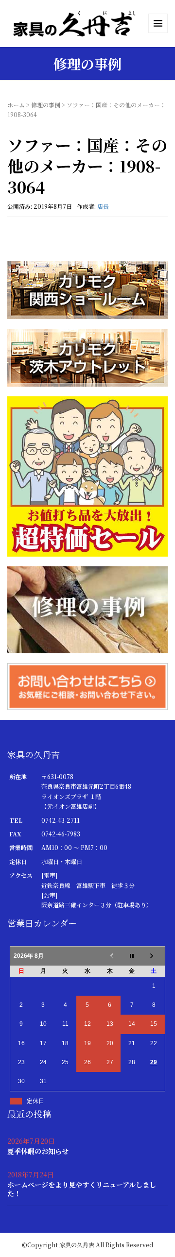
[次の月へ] (154, 956)
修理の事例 (45, 105)
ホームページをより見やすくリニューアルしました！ (81, 1188)
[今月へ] (132, 956)
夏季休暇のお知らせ (38, 1151)
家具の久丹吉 (76, 1244)
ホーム (16, 105)
